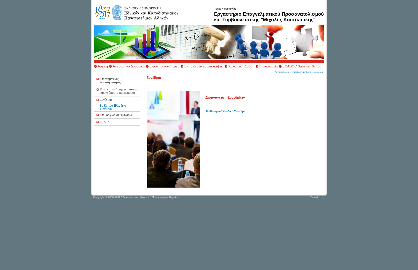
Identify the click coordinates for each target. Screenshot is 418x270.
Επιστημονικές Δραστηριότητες (110, 80)
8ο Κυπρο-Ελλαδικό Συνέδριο (226, 111)
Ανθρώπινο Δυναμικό (129, 66)
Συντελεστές (317, 197)
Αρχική (103, 66)
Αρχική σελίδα (282, 72)
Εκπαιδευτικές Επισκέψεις (204, 66)
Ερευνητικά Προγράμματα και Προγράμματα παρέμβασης (119, 91)
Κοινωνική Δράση (241, 66)
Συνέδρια (106, 100)
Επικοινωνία (268, 66)
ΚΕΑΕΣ (104, 122)
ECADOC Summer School (302, 66)
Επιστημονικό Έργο (164, 66)
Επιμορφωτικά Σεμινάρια (116, 115)
